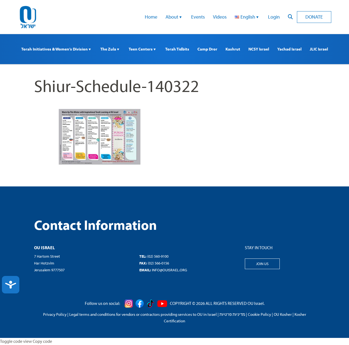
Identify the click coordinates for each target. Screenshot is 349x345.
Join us (262, 263)
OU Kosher (283, 314)
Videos (220, 17)
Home (151, 17)
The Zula (108, 49)
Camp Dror (207, 49)
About (172, 17)
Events (198, 17)
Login (274, 17)
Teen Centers (141, 49)
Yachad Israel (289, 49)
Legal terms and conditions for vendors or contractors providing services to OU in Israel (143, 314)
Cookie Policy (259, 314)
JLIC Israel (319, 49)
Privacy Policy (55, 314)
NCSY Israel (258, 49)
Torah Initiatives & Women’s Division (55, 49)
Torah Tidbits (177, 49)
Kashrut (232, 49)
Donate (314, 17)
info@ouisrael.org (169, 269)
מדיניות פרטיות (232, 314)
